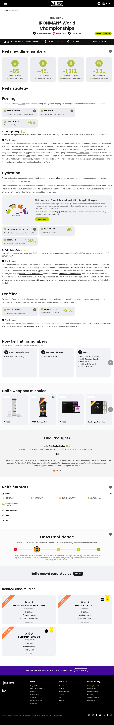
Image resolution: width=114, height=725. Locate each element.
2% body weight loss (45, 280)
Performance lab (64, 691)
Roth (28, 155)
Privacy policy (36, 715)
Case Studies (6, 10)
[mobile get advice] (99, 3)
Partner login (91, 700)
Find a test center (92, 691)
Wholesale (33, 703)
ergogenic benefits (34, 326)
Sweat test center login (94, 697)
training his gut (91, 143)
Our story (61, 686)
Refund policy (27, 715)
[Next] (110, 362)
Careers (61, 694)
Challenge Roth (82, 152)
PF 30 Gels (23, 149)
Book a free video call (36, 689)
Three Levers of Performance (23, 299)
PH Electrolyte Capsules (90, 359)
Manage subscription (36, 700)
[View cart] (108, 4)
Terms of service (46, 715)
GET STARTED (81, 670)
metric (98, 33)
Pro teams (90, 694)
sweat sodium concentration (70, 273)
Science (61, 700)
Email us (33, 691)
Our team (61, 689)
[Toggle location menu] (106, 3)
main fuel (21, 103)
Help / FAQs (33, 686)
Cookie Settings (57, 715)
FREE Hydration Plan (93, 686)
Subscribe (33, 697)
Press (60, 697)
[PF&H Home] (57, 3)
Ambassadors (34, 694)
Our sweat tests (92, 689)
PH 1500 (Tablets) (17, 356)
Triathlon (15, 10)
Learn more (42, 219)
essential (54, 178)
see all (78, 574)
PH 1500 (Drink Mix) (79, 267)
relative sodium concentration (22, 188)
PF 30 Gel (86, 361)
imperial (107, 33)
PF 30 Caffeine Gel (98, 149)
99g (27, 152)
